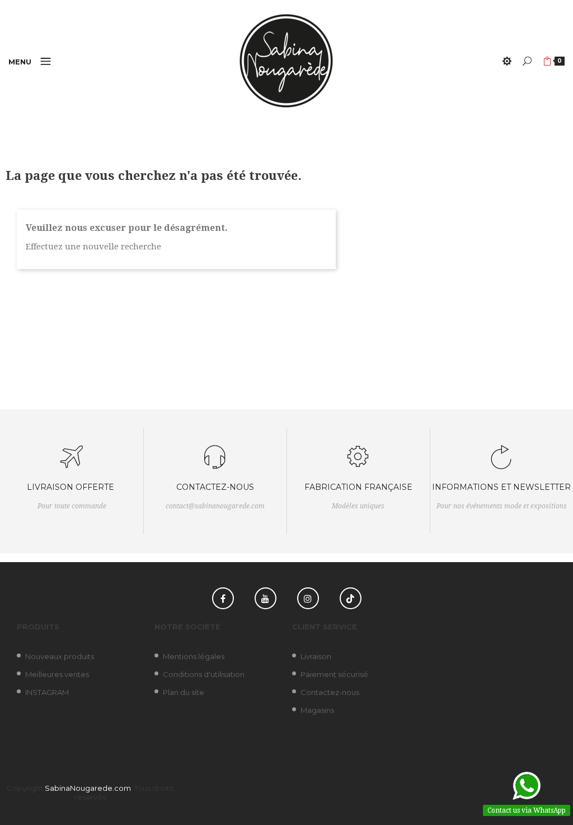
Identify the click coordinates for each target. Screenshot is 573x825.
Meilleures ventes (57, 674)
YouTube (265, 598)
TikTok (350, 598)
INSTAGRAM (47, 692)
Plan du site (183, 692)
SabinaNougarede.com (88, 788)
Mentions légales (193, 656)
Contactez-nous (329, 692)
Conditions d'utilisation (204, 674)
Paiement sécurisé (334, 674)
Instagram (308, 598)
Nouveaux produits (59, 656)
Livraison (315, 656)
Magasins (317, 710)
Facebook (223, 598)
